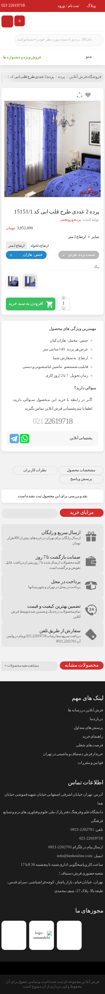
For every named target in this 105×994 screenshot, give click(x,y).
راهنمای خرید (93, 736)
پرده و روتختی (70, 220)
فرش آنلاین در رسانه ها (85, 710)
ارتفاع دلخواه (40, 245)
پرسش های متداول (88, 728)
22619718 (52, 420)
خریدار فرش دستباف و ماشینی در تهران (73, 754)
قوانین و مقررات (90, 763)
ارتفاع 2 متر (16, 245)
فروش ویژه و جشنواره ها (22, 57)
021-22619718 (91, 838)
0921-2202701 (82, 830)
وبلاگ (91, 6)
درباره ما (96, 719)
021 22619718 (13, 5)
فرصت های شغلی (89, 745)
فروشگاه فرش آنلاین (85, 77)
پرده (61, 77)
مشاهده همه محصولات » (22, 665)
